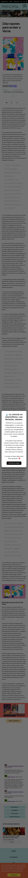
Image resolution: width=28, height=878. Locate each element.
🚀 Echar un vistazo (14, 463)
